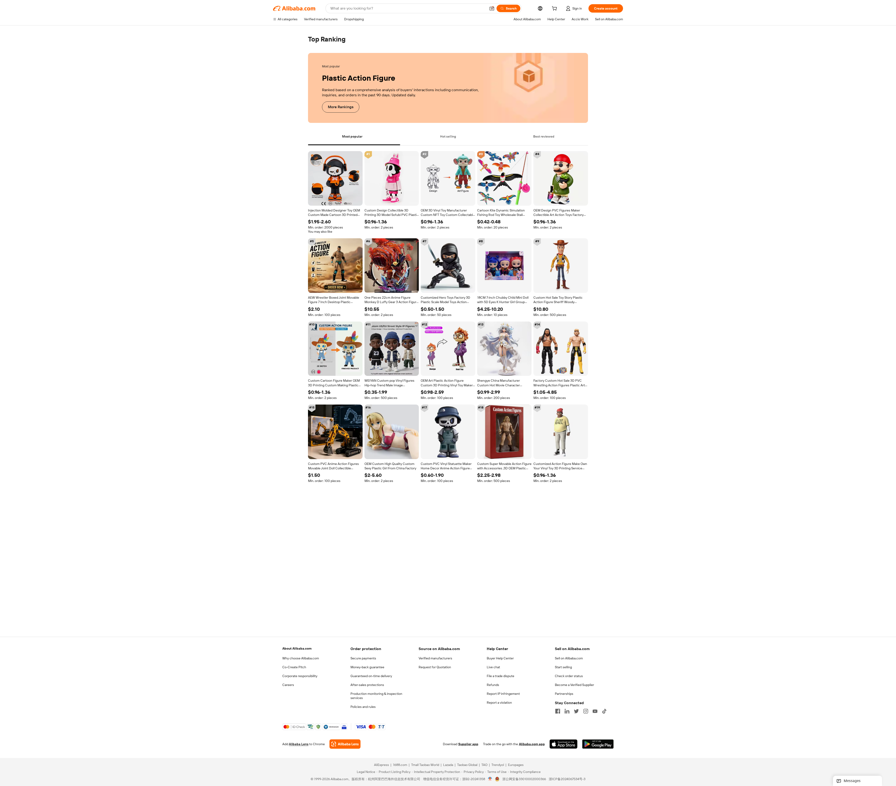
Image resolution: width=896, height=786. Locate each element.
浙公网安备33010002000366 (524, 779)
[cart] (555, 9)
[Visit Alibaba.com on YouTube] (595, 711)
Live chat (493, 667)
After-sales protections (367, 685)
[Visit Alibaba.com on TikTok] (604, 711)
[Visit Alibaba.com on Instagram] (585, 711)
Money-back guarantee (367, 667)
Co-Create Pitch (294, 667)
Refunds (493, 685)
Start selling (563, 667)
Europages (516, 765)
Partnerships (564, 694)
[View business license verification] (490, 779)
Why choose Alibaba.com (300, 658)
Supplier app (468, 744)
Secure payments (363, 658)
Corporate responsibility (299, 676)
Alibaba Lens (298, 744)
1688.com (400, 765)
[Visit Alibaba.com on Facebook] (557, 711)
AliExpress (381, 765)
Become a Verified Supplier (574, 685)
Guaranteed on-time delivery (371, 676)
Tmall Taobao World (425, 765)
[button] (492, 8)
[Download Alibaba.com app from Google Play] (598, 744)
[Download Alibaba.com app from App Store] (564, 744)
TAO (484, 765)
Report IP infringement (503, 694)
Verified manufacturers (435, 658)
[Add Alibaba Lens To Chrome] (344, 744)
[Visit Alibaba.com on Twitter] (576, 711)
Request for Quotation (435, 667)
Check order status (569, 676)
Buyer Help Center (500, 658)
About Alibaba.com (297, 648)
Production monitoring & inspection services (376, 696)
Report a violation (499, 702)
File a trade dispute (500, 676)
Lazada (448, 765)
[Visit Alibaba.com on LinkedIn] (567, 711)
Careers (288, 685)
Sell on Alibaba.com (569, 658)
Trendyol (497, 765)
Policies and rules (363, 707)
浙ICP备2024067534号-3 (567, 779)
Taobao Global (467, 765)
